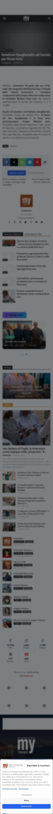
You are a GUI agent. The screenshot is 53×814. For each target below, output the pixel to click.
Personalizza (26, 795)
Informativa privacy (9, 789)
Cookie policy (23, 789)
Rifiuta (26, 800)
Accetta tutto (26, 806)
